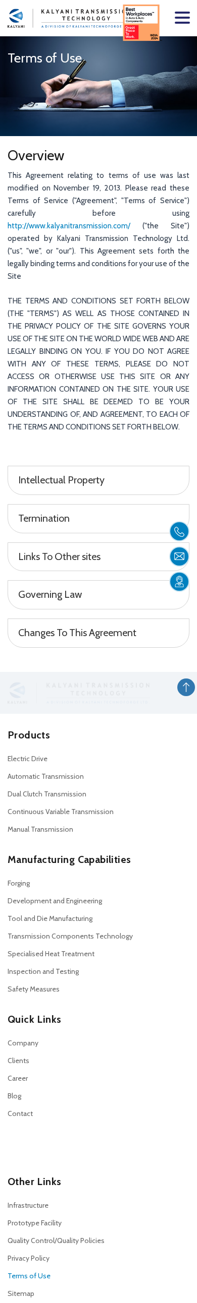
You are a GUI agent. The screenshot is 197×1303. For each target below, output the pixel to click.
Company (23, 1042)
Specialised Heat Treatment (51, 953)
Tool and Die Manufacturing (50, 918)
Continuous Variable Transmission (61, 811)
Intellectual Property (61, 480)
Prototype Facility (35, 1222)
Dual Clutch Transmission (47, 793)
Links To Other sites (59, 556)
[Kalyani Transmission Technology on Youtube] (50, 1145)
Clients (18, 1060)
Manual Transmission (40, 829)
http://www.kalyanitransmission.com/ (75, 225)
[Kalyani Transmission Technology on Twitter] (32, 1145)
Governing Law (50, 594)
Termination (44, 518)
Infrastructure (28, 1205)
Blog (14, 1095)
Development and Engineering (55, 900)
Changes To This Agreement (77, 633)
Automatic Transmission (46, 776)
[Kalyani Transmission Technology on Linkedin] (15, 1145)
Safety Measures (34, 989)
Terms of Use (29, 1275)
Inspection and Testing (43, 971)
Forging (19, 883)
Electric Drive (27, 758)
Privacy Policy (29, 1258)
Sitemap (21, 1293)
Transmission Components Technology (70, 936)
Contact (20, 1113)
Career (18, 1078)
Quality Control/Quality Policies (56, 1240)
